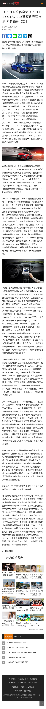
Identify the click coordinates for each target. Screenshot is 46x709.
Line (15, 36)
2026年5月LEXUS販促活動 (16, 657)
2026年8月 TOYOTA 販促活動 (17, 647)
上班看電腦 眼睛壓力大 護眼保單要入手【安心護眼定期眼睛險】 (9, 622)
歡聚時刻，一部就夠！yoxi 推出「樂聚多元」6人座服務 (36, 609)
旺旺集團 (15, 687)
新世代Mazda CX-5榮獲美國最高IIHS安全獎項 (22, 592)
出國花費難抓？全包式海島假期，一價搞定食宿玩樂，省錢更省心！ (9, 590)
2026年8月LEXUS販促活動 (16, 642)
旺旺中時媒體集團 (27, 687)
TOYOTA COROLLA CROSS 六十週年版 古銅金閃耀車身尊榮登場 (36, 624)
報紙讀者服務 (23, 679)
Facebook (4, 36)
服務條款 (12, 682)
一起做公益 (32, 682)
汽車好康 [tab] (8, 637)
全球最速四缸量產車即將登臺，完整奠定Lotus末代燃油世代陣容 (9, 607)
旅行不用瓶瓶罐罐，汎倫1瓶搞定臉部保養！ (23, 576)
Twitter (20, 36)
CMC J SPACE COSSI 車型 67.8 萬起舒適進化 (8, 573)
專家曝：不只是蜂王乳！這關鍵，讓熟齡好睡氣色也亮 (36, 576)
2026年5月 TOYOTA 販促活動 (17, 662)
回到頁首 (41, 703)
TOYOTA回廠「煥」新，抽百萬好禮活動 (21, 652)
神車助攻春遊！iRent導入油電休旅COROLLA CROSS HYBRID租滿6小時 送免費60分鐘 (23, 624)
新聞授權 (33, 679)
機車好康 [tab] (17, 637)
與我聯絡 (12, 679)
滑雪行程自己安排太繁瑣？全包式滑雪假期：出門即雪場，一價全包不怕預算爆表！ (36, 592)
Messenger (9, 36)
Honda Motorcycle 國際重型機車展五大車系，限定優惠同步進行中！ (23, 609)
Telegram (25, 36)
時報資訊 (18, 691)
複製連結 (30, 36)
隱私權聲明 (22, 682)
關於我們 (27, 691)
